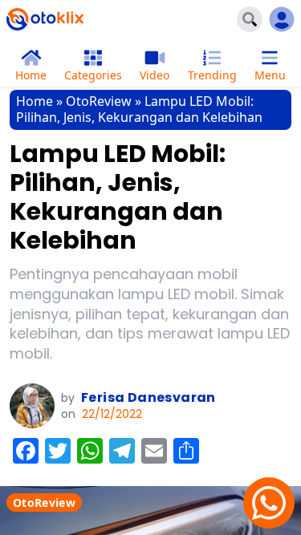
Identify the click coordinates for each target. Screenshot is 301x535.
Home (34, 101)
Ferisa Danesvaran (148, 397)
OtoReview (99, 101)
